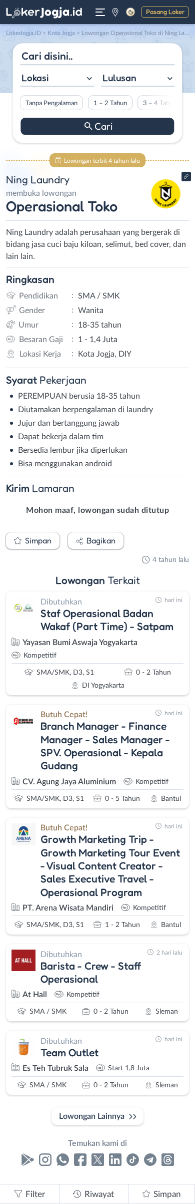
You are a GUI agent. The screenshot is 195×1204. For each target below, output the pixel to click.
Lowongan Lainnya (91, 1116)
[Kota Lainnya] (115, 12)
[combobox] (57, 79)
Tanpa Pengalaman (52, 103)
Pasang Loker (165, 12)
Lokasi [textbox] (35, 77)
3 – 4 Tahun (159, 103)
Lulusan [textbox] (119, 77)
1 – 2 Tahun (110, 103)
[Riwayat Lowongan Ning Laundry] (166, 211)
